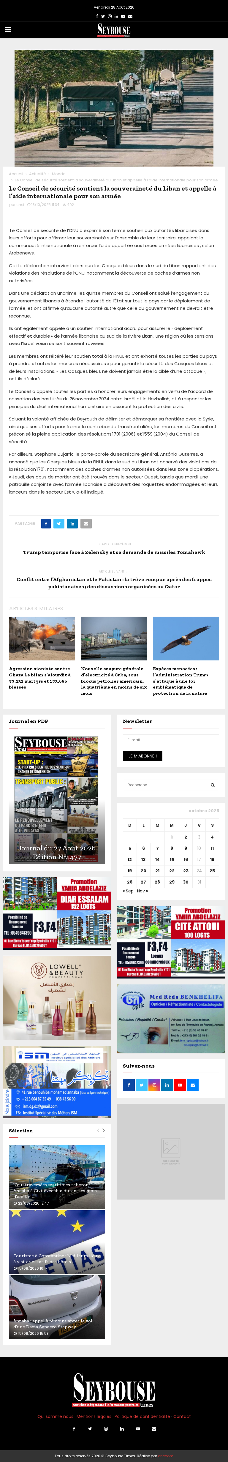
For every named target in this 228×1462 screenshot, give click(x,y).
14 (157, 860)
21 (157, 871)
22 (172, 871)
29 (172, 882)
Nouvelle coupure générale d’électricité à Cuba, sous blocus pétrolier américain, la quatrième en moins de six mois (114, 681)
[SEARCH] (212, 785)
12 (130, 860)
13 (143, 860)
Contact (182, 1416)
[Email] (154, 1428)
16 (186, 860)
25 (212, 871)
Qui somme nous (55, 1416)
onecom (165, 1455)
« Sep (128, 891)
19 (130, 871)
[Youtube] (138, 1428)
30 (186, 882)
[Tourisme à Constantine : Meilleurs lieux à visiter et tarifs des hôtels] (57, 1242)
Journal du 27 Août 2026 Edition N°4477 (57, 852)
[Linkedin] (122, 1428)
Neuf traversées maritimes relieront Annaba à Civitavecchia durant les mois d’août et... (55, 1190)
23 (186, 871)
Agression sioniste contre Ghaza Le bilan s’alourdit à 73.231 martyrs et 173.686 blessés (40, 678)
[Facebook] (73, 1428)
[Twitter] (89, 1428)
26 (129, 882)
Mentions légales (94, 1416)
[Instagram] (106, 1428)
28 (157, 882)
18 (212, 860)
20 (143, 871)
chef (20, 204)
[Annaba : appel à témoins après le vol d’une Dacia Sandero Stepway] (57, 1307)
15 (172, 860)
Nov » (142, 891)
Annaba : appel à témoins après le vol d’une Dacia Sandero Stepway (52, 1323)
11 (212, 848)
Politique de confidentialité (142, 1416)
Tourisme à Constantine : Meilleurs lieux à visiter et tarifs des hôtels (56, 1258)
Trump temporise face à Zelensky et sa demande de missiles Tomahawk (114, 552)
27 (143, 882)
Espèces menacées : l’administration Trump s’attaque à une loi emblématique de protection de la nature (180, 681)
